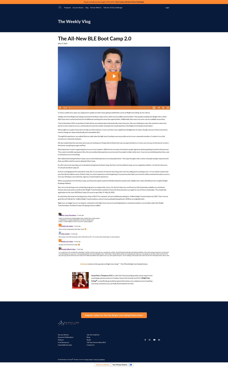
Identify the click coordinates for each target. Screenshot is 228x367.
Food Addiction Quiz (65, 345)
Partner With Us (95, 8)
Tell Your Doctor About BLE (96, 342)
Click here (83, 264)
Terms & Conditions (99, 359)
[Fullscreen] (168, 108)
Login (167, 8)
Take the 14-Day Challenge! (112, 8)
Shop (88, 337)
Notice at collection (102, 365)
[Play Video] (60, 108)
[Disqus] (114, 234)
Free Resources (63, 342)
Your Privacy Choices (119, 365)
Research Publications (65, 337)
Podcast (61, 340)
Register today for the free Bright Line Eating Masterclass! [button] (114, 315)
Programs (67, 8)
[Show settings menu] (163, 108)
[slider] (110, 108)
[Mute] (158, 108)
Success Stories (78, 8)
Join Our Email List (93, 335)
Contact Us (90, 345)
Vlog (86, 8)
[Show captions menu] (154, 108)
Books (89, 340)
